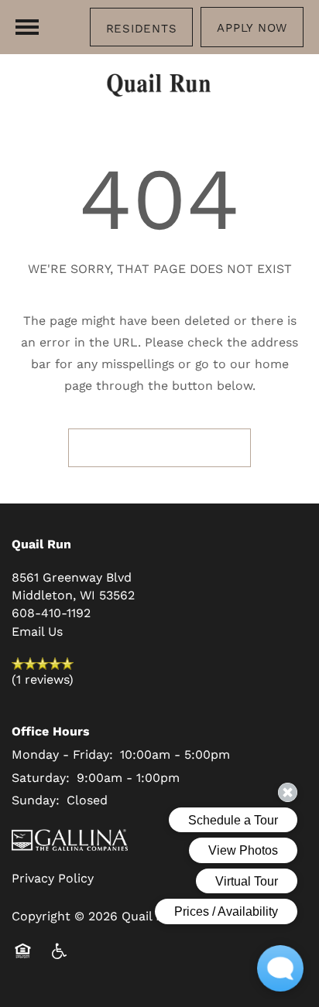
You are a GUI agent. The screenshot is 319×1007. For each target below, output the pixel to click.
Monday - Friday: (62, 754)
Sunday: (36, 799)
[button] (142, 27)
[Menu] (27, 27)
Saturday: (41, 777)
